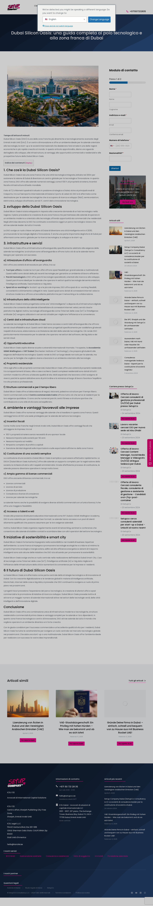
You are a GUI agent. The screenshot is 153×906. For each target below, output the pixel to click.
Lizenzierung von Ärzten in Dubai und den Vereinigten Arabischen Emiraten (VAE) (28, 726)
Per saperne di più (128, 419)
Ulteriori (115, 168)
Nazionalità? (116, 153)
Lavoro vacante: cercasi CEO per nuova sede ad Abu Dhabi (133, 427)
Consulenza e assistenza (57, 856)
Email (111, 125)
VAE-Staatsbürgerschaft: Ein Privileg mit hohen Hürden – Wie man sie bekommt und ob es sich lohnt (76, 727)
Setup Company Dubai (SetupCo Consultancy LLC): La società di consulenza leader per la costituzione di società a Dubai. (125, 802)
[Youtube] (136, 893)
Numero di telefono (119, 140)
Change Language (99, 19)
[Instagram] (145, 893)
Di (126, 409)
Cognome (113, 109)
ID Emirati (10, 856)
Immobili (99, 856)
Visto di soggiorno (82, 856)
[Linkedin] (141, 893)
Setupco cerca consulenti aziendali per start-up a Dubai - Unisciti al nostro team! (133, 523)
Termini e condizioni (63, 893)
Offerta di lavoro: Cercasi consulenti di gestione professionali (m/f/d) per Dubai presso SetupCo (133, 400)
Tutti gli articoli (136, 680)
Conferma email (116, 135)
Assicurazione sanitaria (30, 856)
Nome (111, 99)
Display (29, 163)
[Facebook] (132, 893)
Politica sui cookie (83, 893)
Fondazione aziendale (118, 856)
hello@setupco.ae (67, 796)
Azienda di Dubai (13, 888)
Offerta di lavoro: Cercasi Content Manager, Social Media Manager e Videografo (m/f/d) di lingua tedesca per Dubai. (133, 456)
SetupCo (50, 888)
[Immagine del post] (114, 395)
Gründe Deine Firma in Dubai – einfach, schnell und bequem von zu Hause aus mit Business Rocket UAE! (125, 727)
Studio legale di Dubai (33, 888)
